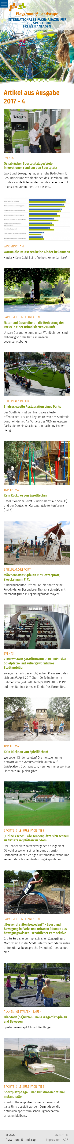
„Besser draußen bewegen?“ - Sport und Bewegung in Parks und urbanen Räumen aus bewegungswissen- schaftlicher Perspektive (35, 928)
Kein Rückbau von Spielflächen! (26, 752)
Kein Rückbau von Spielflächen (25, 495)
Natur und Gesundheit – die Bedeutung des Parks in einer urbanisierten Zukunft (34, 325)
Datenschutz (60, 1135)
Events (9, 158)
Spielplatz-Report (17, 401)
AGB (65, 1140)
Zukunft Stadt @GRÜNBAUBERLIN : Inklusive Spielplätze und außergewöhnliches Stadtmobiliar (35, 663)
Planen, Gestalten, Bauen (23, 1011)
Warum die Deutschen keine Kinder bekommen (37, 252)
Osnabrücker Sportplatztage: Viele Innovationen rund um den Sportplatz (30, 165)
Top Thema (11, 490)
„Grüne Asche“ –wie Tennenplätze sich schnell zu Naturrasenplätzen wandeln (36, 838)
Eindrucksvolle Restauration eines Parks (32, 407)
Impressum (53, 1140)
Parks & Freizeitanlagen (22, 317)
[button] (26, 80)
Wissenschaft (14, 246)
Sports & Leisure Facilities (24, 830)
